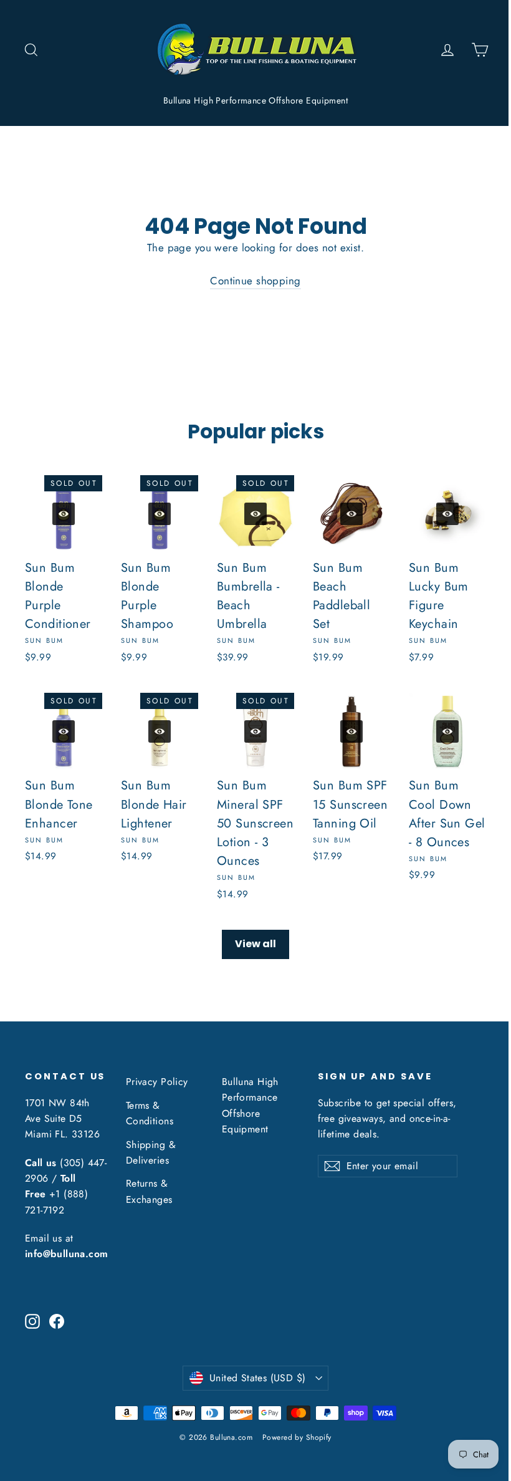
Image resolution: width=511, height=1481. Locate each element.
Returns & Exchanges (149, 1191)
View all (255, 944)
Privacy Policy (157, 1081)
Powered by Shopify (297, 1437)
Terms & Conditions (149, 1113)
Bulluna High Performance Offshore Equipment (255, 100)
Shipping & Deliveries (151, 1152)
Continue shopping (255, 280)
